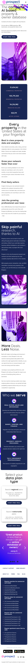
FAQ (18, 574)
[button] (26, 2)
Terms (13, 574)
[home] (10, 2)
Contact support (8, 568)
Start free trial (9, 37)
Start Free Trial (14, 503)
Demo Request (20, 568)
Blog (23, 574)
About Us (6, 574)
